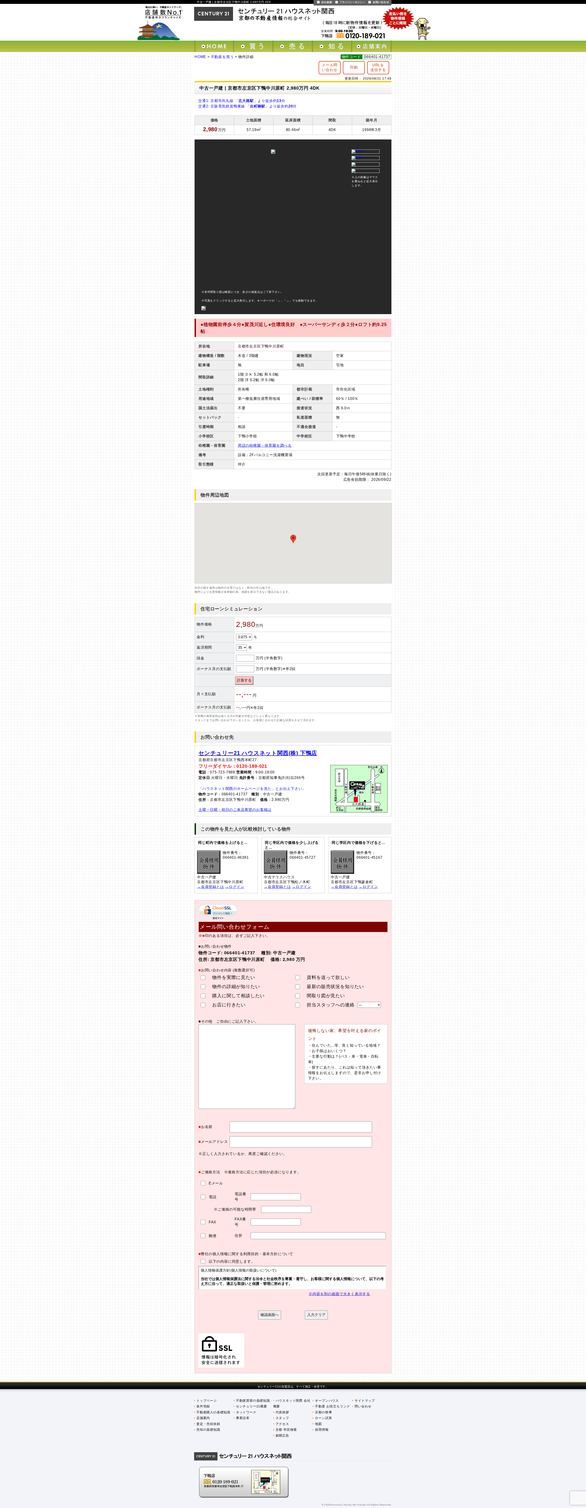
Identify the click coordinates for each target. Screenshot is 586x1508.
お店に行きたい (229, 1004)
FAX (212, 1222)
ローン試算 (323, 1418)
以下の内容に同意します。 (232, 1261)
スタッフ (282, 1418)
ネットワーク (246, 1412)
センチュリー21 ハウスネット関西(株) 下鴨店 (257, 753)
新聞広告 (282, 1435)
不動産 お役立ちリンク (332, 1406)
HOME (200, 57)
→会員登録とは (210, 887)
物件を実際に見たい (233, 977)
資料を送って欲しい (328, 977)
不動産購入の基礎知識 (213, 1412)
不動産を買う (222, 57)
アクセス (282, 1424)
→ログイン (234, 887)
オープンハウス (327, 1400)
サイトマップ (365, 1400)
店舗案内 (203, 1418)
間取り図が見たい (326, 995)
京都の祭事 (323, 1412)
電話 (212, 1197)
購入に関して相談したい (238, 995)
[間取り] (358, 150)
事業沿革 (243, 1418)
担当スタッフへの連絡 (330, 1004)
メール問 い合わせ (329, 67)
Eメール (215, 1183)
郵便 (212, 1236)
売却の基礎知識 (208, 1429)
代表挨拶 (282, 1412)
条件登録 (203, 1406)
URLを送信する (378, 67)
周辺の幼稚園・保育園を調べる (265, 445)
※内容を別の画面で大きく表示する (339, 1294)
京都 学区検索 (286, 1429)
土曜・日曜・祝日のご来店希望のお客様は (234, 810)
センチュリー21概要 (251, 1406)
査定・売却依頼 (208, 1424)
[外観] (357, 156)
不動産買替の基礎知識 (253, 1400)
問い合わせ (363, 1406)
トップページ (206, 1400)
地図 (318, 1424)
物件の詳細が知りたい (236, 986)
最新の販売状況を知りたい (335, 986)
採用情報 (321, 1429)
